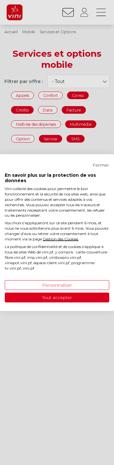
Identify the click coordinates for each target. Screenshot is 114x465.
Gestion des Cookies (60, 238)
